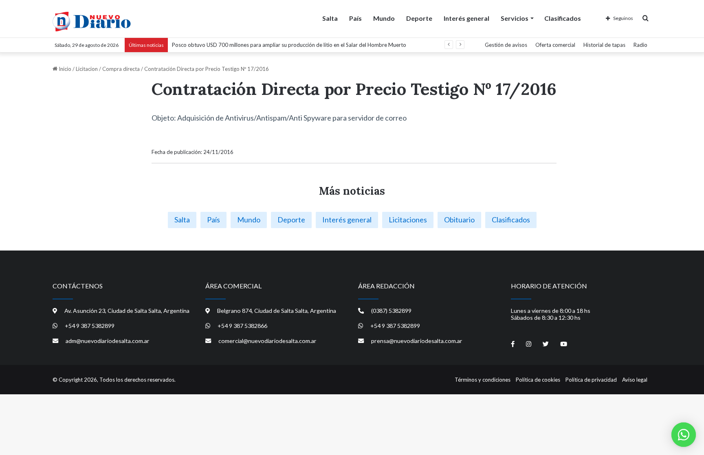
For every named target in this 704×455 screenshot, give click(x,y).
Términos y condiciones (482, 379)
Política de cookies (538, 379)
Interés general (466, 18)
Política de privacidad (591, 379)
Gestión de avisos (506, 45)
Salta (330, 18)
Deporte (419, 18)
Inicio (64, 69)
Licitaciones (408, 219)
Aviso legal (634, 379)
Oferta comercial (555, 45)
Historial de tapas (604, 45)
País (355, 18)
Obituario (459, 219)
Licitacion (87, 69)
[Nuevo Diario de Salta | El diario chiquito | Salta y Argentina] (92, 21)
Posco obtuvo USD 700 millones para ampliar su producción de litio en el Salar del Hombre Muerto (289, 45)
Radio (640, 45)
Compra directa (121, 69)
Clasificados (562, 18)
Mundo (384, 18)
